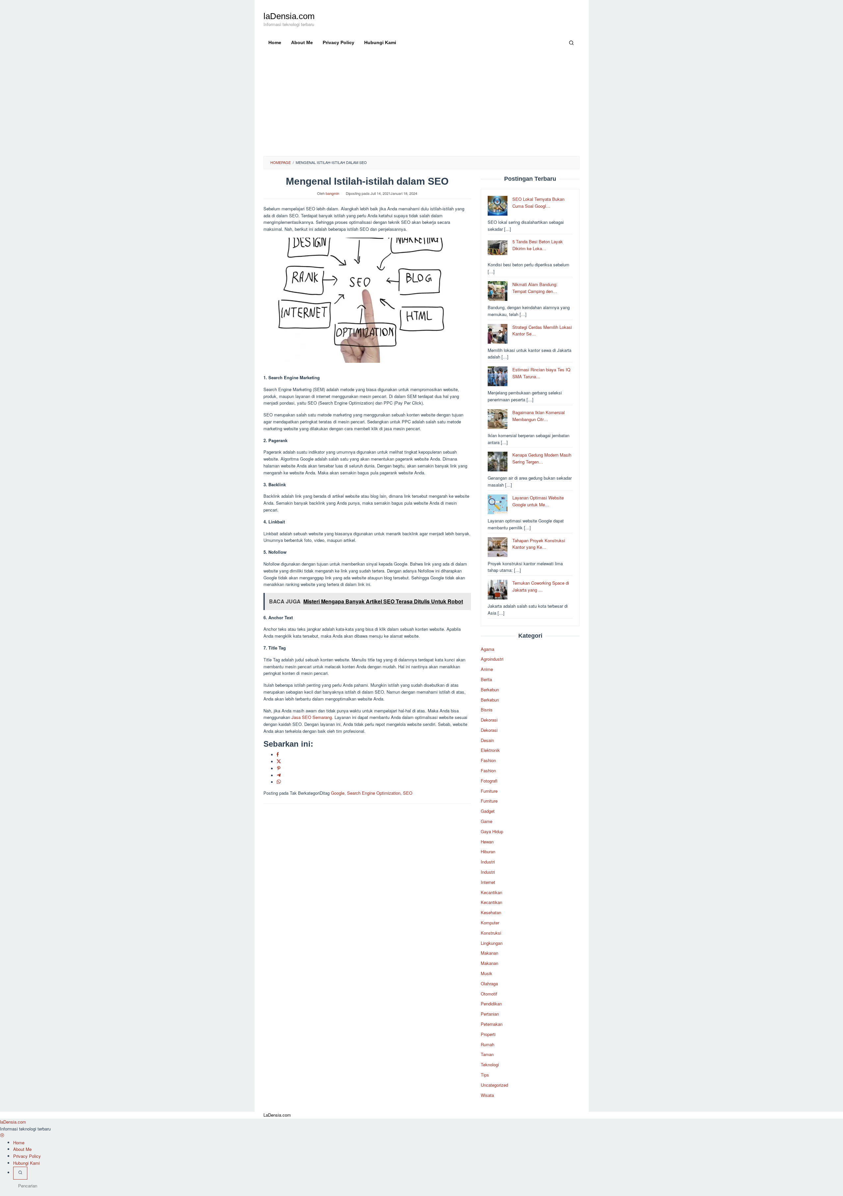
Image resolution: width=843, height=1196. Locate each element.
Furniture (489, 791)
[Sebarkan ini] (278, 755)
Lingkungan (492, 943)
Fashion (488, 760)
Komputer (490, 922)
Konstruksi (491, 933)
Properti (488, 1034)
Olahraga (489, 983)
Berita (486, 679)
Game (486, 821)
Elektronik (490, 750)
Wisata (487, 1095)
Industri (488, 862)
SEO (407, 793)
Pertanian (490, 1014)
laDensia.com (289, 16)
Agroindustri (492, 659)
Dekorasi (489, 720)
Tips (485, 1075)
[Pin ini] (279, 768)
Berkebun (490, 689)
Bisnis (487, 709)
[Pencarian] (571, 42)
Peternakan (492, 1024)
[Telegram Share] (279, 775)
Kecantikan (491, 892)
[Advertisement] (421, 107)
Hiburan (488, 851)
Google (337, 793)
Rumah (487, 1044)
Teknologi (490, 1064)
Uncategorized (494, 1085)
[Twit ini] (279, 761)
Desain (487, 740)
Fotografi (489, 781)
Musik (486, 973)
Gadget (488, 811)
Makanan (489, 953)
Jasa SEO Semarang (311, 717)
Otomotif (489, 994)
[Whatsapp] (279, 782)
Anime (487, 669)
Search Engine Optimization (373, 793)
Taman (487, 1054)
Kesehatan (491, 912)
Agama (487, 649)
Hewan (487, 841)
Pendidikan (491, 1003)
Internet (488, 882)
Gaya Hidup (492, 831)
